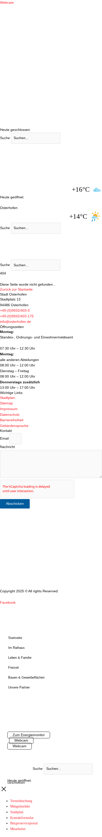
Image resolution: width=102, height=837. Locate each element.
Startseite (15, 638)
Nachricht (7, 447)
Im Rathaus (16, 648)
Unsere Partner (19, 687)
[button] (17, 316)
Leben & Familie (19, 657)
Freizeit (13, 667)
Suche (5, 138)
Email (5, 438)
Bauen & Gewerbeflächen (26, 677)
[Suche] (67, 229)
